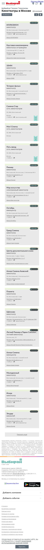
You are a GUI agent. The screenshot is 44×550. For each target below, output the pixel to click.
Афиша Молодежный (13, 385)
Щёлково (11, 312)
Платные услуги (6, 511)
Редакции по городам (8, 514)
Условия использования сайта (10, 516)
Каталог (15, 8)
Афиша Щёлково (11, 324)
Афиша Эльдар (11, 426)
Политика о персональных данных (12, 529)
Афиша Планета (11, 304)
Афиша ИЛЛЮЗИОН (12, 37)
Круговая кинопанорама (17, 45)
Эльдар (10, 414)
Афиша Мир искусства (13, 200)
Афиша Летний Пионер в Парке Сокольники (20, 345)
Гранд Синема (13, 231)
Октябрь (10, 208)
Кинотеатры (23, 8)
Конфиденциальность (8, 527)
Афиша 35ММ (10, 78)
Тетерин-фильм (14, 86)
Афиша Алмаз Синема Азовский (16, 284)
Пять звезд (11, 147)
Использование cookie (8, 524)
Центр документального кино (20, 251)
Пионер (10, 167)
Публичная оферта (7, 521)
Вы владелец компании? (8, 509)
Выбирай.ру (6, 8)
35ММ (9, 66)
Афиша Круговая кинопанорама (16, 58)
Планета (10, 292)
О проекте (5, 506)
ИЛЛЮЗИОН (12, 25)
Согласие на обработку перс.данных (12, 534)
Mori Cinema (12, 127)
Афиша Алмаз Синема (13, 365)
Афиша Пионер (11, 180)
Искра (9, 393)
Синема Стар (12, 106)
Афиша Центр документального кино (17, 263)
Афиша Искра (10, 406)
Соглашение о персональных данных (12, 532)
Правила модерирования (9, 519)
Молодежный (13, 373)
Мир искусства (13, 188)
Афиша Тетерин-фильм (13, 98)
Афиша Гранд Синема (13, 243)
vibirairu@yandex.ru (18, 474)
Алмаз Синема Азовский (17, 271)
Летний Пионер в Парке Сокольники (23, 332)
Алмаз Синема (13, 353)
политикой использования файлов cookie (16, 542)
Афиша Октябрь (11, 220)
